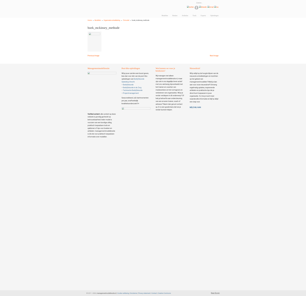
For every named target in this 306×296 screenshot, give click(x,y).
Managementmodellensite (121, 5)
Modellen (98, 20)
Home (90, 20)
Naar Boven (215, 293)
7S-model (126, 20)
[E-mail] (211, 7)
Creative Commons (164, 293)
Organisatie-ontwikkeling (112, 20)
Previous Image (93, 56)
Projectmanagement (131, 93)
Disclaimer (133, 293)
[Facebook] (196, 9)
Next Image (214, 56)
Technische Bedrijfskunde (132, 90)
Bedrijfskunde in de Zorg (132, 87)
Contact (154, 293)
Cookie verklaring (123, 293)
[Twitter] (190, 7)
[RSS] (216, 7)
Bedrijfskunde (128, 85)
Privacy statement (144, 293)
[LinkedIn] (203, 7)
